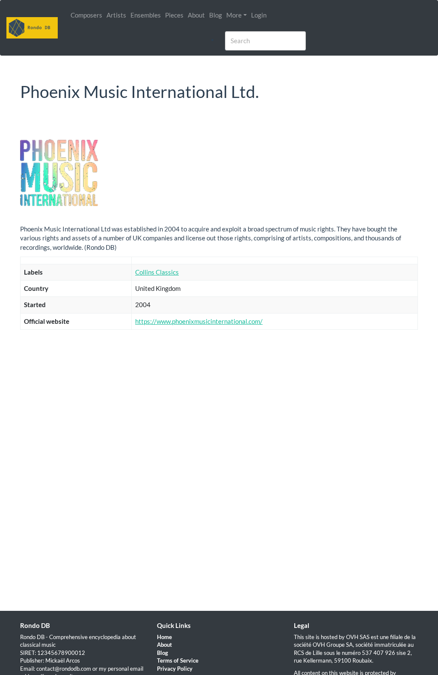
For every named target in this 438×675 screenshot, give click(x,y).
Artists (116, 15)
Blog (215, 15)
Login (258, 15)
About (196, 15)
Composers (86, 15)
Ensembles (145, 15)
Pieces (174, 15)
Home (164, 637)
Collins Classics (157, 272)
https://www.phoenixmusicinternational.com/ (199, 321)
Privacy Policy (174, 668)
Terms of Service (177, 660)
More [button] (234, 15)
